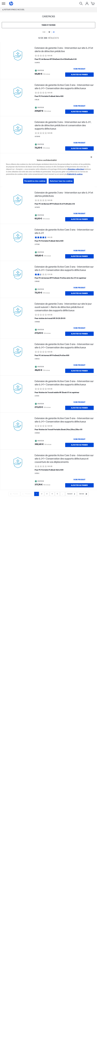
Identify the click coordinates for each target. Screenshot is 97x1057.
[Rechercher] (81, 3)
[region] (48, 170)
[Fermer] (91, 157)
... (62, 494)
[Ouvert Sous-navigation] (3, 3)
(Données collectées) (76, 169)
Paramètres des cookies (35, 181)
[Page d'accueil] (11, 3)
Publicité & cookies (75, 174)
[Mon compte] (87, 3)
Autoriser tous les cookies (61, 181)
